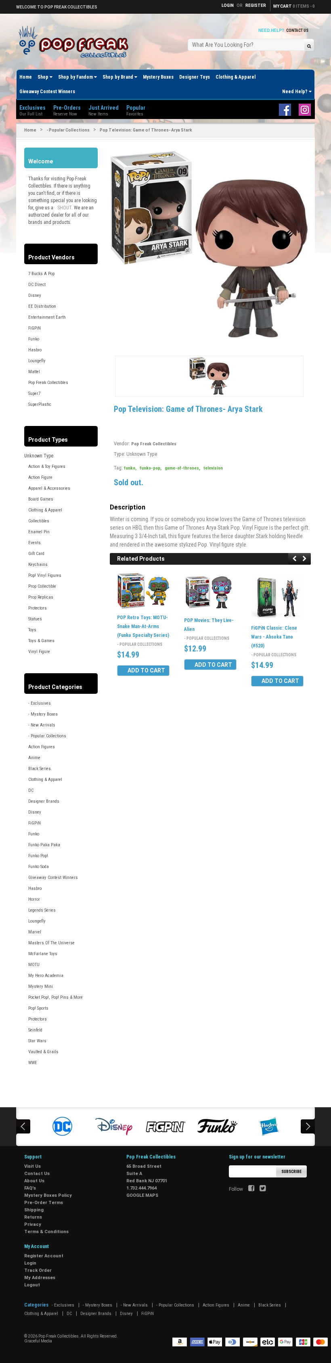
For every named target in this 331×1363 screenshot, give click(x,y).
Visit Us (32, 1166)
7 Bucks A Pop (41, 273)
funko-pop (150, 468)
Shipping (34, 1210)
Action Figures (41, 746)
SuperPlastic (39, 404)
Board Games (40, 499)
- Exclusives (39, 703)
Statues (35, 619)
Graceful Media (38, 1341)
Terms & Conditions (46, 1231)
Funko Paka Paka (44, 844)
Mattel (34, 371)
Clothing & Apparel (236, 77)
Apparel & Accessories (49, 488)
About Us (34, 1180)
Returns (33, 1217)
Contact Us (297, 30)
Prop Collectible (42, 586)
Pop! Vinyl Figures (44, 575)
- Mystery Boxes (43, 714)
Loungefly (37, 360)
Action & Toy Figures (46, 466)
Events (34, 542)
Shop (44, 77)
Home (25, 77)
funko (130, 468)
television (213, 468)
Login (30, 1263)
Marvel (34, 932)
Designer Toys (194, 77)
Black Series (39, 768)
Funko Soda (38, 866)
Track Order (38, 1270)
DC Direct (37, 284)
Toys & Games (41, 640)
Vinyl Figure (39, 651)
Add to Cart (146, 670)
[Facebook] (251, 1189)
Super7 (34, 393)
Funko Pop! (38, 855)
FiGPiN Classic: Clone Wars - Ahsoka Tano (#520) (274, 637)
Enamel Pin (39, 531)
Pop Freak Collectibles (48, 382)
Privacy (32, 1224)
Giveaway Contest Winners (47, 91)
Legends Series (42, 910)
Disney (34, 295)
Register (255, 5)
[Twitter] (263, 1189)
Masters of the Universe (51, 943)
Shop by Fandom (76, 77)
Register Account (43, 1256)
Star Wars (37, 1041)
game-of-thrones (182, 468)
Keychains (38, 564)
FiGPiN (34, 328)
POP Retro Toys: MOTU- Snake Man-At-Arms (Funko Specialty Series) (143, 626)
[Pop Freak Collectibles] (75, 42)
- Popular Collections (68, 130)
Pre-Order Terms (43, 1202)
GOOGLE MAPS (142, 1195)
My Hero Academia (45, 975)
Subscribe (291, 1171)
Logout (32, 1285)
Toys (32, 629)
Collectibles (38, 521)
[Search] (309, 45)
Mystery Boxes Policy (48, 1195)
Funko (33, 339)
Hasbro (35, 350)
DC (31, 790)
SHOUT (64, 208)
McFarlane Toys (42, 953)
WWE (32, 1062)
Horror (34, 899)
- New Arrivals (41, 725)
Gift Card (36, 553)
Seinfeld (35, 1030)
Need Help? (295, 91)
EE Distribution (42, 306)
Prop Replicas (40, 597)
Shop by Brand (118, 77)
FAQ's (30, 1188)
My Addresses (39, 1277)
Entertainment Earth (47, 317)
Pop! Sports (38, 1008)
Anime (34, 757)
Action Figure (40, 477)
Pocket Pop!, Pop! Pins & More (55, 997)
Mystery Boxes (158, 77)
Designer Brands (43, 801)
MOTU (34, 964)
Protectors (37, 608)
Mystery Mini (40, 986)
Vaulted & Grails (43, 1051)
